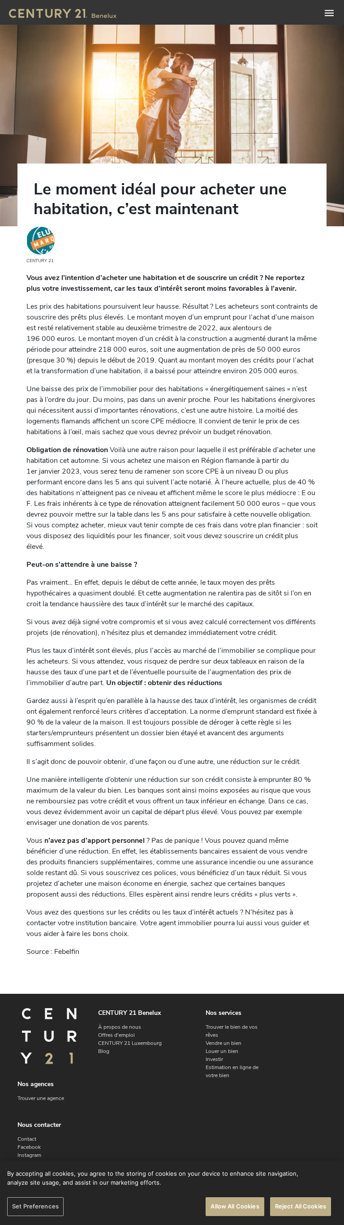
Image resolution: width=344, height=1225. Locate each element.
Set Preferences (35, 1206)
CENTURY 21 (40, 261)
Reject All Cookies (300, 1206)
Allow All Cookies (235, 1206)
